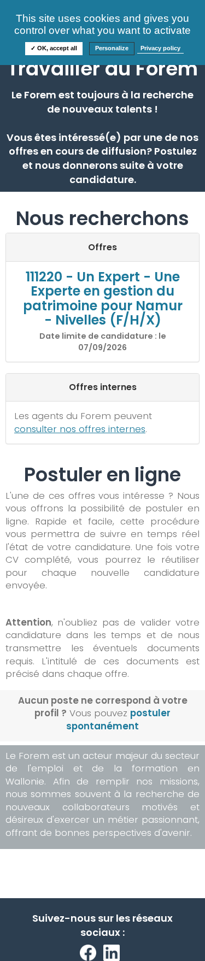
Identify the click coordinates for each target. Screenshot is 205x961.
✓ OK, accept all (54, 48)
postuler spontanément (118, 719)
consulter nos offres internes (79, 428)
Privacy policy (160, 48)
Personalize (111, 48)
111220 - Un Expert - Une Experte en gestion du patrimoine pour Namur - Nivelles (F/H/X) (103, 298)
